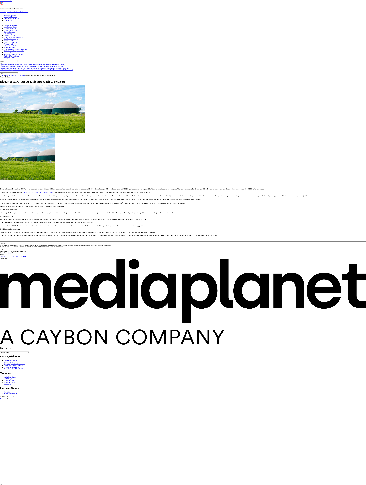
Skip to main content (6, 1)
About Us (7, 392)
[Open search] (1, 63)
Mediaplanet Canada (10, 377)
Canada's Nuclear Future (11, 30)
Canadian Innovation (10, 28)
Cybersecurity (8, 34)
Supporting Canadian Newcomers (14, 54)
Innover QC (7, 384)
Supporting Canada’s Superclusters (14, 364)
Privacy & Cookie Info (11, 393)
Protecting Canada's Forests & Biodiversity (17, 49)
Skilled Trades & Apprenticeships (14, 51)
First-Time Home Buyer (11, 39)
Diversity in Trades (9, 35)
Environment (8, 20)
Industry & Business (10, 15)
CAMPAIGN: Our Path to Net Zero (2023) (13, 256)
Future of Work (8, 44)
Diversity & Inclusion (10, 17)
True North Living (9, 380)
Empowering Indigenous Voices (13, 37)
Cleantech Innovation (10, 360)
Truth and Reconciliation (11, 56)
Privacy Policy (3, 398)
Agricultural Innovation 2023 (12, 367)
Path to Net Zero (20, 75)
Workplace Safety (9, 58)
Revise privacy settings (12, 398)
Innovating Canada (13, 12)
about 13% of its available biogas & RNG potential (38, 192)
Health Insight (8, 379)
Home (2, 75)
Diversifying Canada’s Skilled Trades (15, 369)
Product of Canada (9, 47)
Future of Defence (9, 40)
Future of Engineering (10, 42)
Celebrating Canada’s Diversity (13, 365)
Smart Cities (7, 52)
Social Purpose (8, 362)
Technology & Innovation (11, 18)
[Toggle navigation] (28, 12)
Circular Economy (9, 32)
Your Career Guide (9, 382)
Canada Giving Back (10, 27)
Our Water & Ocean (10, 46)
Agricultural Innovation (11, 25)
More (5, 22)
